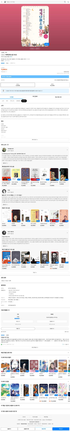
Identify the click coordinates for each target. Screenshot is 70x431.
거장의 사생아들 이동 (16, 177)
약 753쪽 (10, 301)
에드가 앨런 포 (12, 59)
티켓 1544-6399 (30, 419)
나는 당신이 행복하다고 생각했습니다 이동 (25, 177)
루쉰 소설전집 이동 (35, 219)
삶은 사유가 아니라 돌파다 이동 (35, 177)
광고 (52, 423)
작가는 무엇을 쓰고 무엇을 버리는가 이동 (6, 260)
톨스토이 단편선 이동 (63, 177)
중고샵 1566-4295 (37, 419)
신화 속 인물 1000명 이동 (34, 393)
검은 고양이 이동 (63, 260)
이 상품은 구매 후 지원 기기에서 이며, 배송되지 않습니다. (24, 90)
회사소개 (39, 423)
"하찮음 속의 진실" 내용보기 (35, 339)
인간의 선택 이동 (25, 260)
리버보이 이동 (43, 369)
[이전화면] (1, 2)
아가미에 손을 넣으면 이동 (62, 393)
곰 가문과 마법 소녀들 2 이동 (53, 393)
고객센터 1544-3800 (22, 419)
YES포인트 (3, 71)
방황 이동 (25, 218)
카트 (68, 2)
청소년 (7, 280)
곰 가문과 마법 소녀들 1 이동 (43, 393)
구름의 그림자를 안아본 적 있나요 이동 (15, 393)
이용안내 (3, 290)
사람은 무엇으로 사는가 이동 (54, 177)
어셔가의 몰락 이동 (35, 262)
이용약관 (18, 423)
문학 (10, 280)
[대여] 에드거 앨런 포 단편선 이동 (54, 260)
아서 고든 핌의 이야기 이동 (16, 260)
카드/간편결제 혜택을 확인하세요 (61, 80)
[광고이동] (65, 2)
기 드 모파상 (18, 59)
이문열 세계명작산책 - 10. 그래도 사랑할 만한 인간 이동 (6, 177)
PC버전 (35, 423)
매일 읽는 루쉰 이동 (54, 219)
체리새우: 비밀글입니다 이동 (62, 369)
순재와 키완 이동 (5, 369)
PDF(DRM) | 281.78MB (13, 299)
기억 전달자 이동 (24, 368)
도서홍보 (49, 423)
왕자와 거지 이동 (24, 393)
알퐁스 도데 (23, 59)
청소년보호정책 (30, 423)
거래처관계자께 (44, 423)
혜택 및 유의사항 (18, 324)
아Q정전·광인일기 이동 (44, 218)
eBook (3, 280)
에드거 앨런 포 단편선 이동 (44, 260)
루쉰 (8, 59)
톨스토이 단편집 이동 (44, 177)
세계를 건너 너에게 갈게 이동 (15, 369)
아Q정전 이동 (16, 219)
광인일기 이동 (6, 218)
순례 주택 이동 (34, 369)
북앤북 (2, 60)
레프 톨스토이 (4, 59)
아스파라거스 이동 (5, 393)
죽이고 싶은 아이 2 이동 (53, 368)
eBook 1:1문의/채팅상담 (46, 419)
